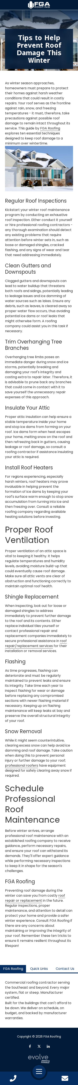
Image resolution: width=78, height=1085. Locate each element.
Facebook (30, 1046)
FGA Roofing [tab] (13, 968)
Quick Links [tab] (39, 968)
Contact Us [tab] (65, 968)
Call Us (13, 1078)
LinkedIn (48, 1046)
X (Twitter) (39, 1046)
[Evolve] (39, 1058)
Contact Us (65, 1078)
